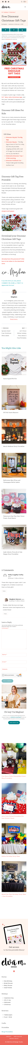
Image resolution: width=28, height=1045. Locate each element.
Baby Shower (8, 985)
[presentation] (14, 758)
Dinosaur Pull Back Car (13, 160)
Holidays (5, 994)
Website (4, 669)
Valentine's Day (9, 998)
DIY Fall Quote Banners (10, 412)
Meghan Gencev (15, 599)
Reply (4, 591)
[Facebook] (3, 1)
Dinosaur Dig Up (11, 142)
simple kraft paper (8, 211)
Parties (4, 977)
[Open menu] (25, 7)
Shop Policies (18, 1036)
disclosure (8, 39)
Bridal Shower (8, 983)
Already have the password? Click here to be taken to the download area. (13, 261)
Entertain (5, 1011)
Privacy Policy (14, 1038)
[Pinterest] (8, 1)
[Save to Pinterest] (6, 29)
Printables (5, 1027)
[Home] (2, 12)
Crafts (4, 1023)
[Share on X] (22, 29)
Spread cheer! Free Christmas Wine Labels (6, 331)
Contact (8, 1036)
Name (4, 654)
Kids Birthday (8, 981)
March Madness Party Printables (13, 446)
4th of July (7, 1000)
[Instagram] (5, 1)
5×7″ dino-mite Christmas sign (12, 97)
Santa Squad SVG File (10, 378)
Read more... (14, 319)
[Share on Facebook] (14, 29)
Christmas (7, 1004)
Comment (5, 628)
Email (4, 662)
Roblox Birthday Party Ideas (11, 856)
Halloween (7, 1002)
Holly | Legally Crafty (15, 575)
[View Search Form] (22, 2)
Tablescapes (8, 1015)
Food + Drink (8, 1017)
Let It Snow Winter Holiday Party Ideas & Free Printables (21, 333)
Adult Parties (8, 988)
